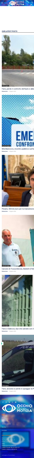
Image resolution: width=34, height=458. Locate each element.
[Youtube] (16, 402)
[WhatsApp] (12, 402)
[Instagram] (6, 402)
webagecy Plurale (8, 455)
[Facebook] (3, 402)
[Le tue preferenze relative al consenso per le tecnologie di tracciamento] (1, 343)
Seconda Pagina (6, 145)
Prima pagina (5, 85)
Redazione (5, 91)
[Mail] (9, 402)
